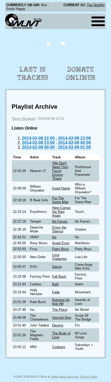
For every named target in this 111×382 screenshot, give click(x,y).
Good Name (61, 188)
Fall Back (59, 276)
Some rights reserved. (65, 376)
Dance (57, 267)
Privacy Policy (89, 376)
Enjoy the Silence (59, 229)
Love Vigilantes (59, 257)
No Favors (60, 221)
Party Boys (60, 249)
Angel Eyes (60, 243)
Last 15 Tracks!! (32, 73)
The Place (59, 310)
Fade (56, 292)
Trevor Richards (23, 119)
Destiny (58, 325)
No (54, 237)
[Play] (49, 43)
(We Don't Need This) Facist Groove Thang (60, 170)
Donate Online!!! (80, 73)
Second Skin (61, 318)
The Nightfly (96, 5)
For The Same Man (60, 200)
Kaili (55, 284)
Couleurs (58, 347)
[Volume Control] (63, 43)
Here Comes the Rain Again (61, 211)
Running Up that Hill (60, 302)
